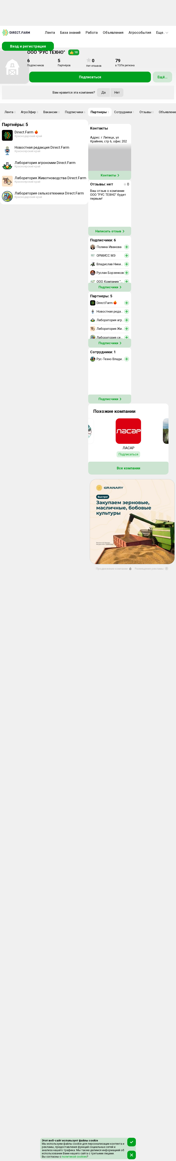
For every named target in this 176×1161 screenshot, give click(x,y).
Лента (50, 32)
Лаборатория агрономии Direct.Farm (45, 162)
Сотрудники (124, 112)
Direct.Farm (24, 132)
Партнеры (100, 112)
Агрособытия (140, 32)
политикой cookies (74, 1156)
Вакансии (51, 112)
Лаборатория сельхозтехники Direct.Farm (49, 193)
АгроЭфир (29, 112)
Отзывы (147, 112)
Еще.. (160, 32)
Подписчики (75, 112)
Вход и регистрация (28, 46)
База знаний (70, 32)
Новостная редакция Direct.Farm (42, 147)
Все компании (128, 468)
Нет (117, 92)
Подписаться (90, 77)
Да (103, 92)
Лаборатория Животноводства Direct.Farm (50, 178)
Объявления (113, 32)
